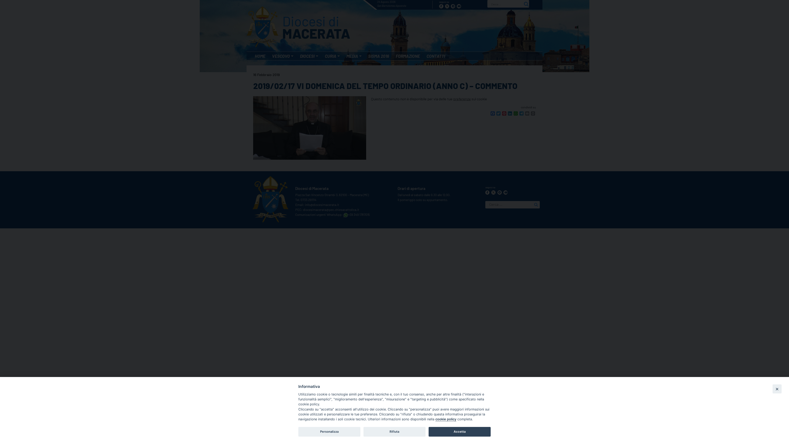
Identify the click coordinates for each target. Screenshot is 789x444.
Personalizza (329, 432)
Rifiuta (394, 432)
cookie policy (445, 419)
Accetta (460, 432)
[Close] (777, 388)
